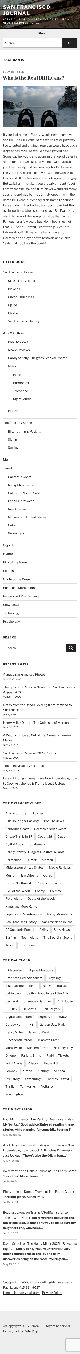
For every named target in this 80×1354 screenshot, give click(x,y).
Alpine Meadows (41, 970)
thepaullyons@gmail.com (21, 1293)
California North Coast (24, 493)
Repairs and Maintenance (21, 596)
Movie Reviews (19, 350)
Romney (11, 1071)
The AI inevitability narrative (23, 766)
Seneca (59, 1071)
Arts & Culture (13, 333)
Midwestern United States (27, 517)
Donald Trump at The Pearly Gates (51, 1171)
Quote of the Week (16, 579)
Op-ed (12, 305)
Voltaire (47, 1086)
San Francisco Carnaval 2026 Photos (29, 753)
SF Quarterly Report (22, 281)
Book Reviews (18, 342)
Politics (8, 571)
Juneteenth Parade (19, 1040)
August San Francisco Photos (24, 674)
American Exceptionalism (23, 978)
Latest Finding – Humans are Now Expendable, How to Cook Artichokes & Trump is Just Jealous (38, 1150)
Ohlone (10, 1055)
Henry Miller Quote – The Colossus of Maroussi (37, 723)
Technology (11, 613)
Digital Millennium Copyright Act (29, 1017)
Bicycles (14, 289)
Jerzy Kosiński (39, 1032)
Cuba (12, 525)
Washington (14, 1094)
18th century (14, 970)
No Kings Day (63, 1048)
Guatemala (16, 533)
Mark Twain (13, 1048)
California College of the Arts (47, 993)
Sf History (12, 1079)
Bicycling (54, 978)
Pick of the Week (15, 562)
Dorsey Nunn (14, 1024)
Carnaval (11, 1001)
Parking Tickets (57, 1055)
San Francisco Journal (27, 10)
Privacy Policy (52, 1293)
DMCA (62, 1017)
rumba (27, 1071)
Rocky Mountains (20, 485)
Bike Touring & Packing (24, 431)
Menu (42, 33)
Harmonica (21, 383)
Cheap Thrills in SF (21, 297)
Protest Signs (54, 1063)
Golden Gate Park (52, 1024)
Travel (7, 468)
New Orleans (17, 509)
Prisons (33, 1063)
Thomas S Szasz (57, 1079)
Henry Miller (14, 1032)
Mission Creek (37, 1048)
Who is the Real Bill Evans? (33, 78)
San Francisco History (23, 321)
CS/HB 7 (11, 1009)
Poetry (13, 411)
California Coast (19, 477)
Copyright (10, 545)
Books (47, 986)
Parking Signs (31, 1055)
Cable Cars (13, 993)
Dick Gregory (50, 1009)
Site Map (31, 1331)
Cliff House (65, 1001)
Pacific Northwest (21, 501)
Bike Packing (14, 986)
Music (12, 366)
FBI (32, 1024)
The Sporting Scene (17, 423)
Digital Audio (22, 399)
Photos (13, 313)
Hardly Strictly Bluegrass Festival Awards (37, 358)
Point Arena (13, 1063)
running (43, 1071)
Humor (8, 554)
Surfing (13, 448)
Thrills (10, 1086)
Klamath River (48, 1040)
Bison (33, 986)
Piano (17, 375)
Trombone (20, 391)
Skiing (12, 439)
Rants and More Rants (19, 588)
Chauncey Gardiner (37, 1001)
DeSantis (29, 1009)
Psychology (11, 621)
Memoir (9, 460)
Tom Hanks (28, 1086)
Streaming (33, 1079)
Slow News (11, 605)
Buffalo (62, 986)
